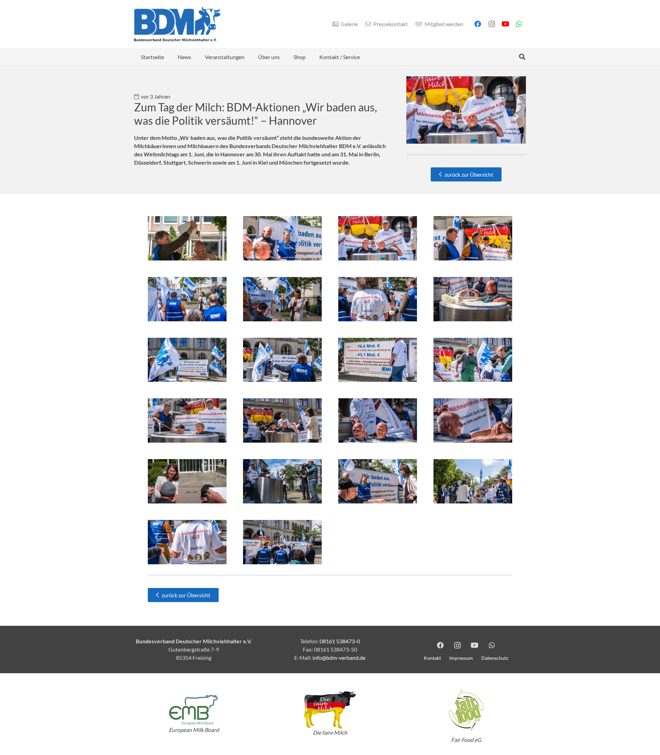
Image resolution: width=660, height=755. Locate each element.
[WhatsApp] (519, 24)
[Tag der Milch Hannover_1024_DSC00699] (377, 238)
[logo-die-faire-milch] (330, 710)
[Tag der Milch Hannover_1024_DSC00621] (472, 360)
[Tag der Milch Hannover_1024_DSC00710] (282, 238)
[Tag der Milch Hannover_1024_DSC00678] (282, 420)
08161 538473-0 (340, 641)
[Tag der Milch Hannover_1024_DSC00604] (282, 360)
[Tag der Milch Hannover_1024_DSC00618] (377, 360)
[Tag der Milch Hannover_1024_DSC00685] (377, 481)
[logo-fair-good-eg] (466, 710)
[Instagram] (491, 24)
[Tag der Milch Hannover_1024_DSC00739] (187, 238)
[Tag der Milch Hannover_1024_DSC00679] (187, 481)
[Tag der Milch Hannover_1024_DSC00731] (377, 420)
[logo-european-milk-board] (194, 709)
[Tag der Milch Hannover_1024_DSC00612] (187, 360)
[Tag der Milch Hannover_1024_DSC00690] (282, 481)
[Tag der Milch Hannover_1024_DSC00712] (472, 238)
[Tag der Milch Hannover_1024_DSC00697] (282, 542)
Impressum (461, 658)
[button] (522, 57)
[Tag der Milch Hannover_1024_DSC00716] (472, 299)
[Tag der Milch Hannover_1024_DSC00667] (187, 299)
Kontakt (432, 658)
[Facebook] (478, 24)
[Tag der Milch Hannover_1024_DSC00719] (472, 420)
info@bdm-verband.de (338, 657)
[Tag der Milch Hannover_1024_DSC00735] (187, 542)
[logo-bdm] (177, 24)
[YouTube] (505, 24)
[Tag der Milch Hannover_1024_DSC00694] (472, 481)
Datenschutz (494, 658)
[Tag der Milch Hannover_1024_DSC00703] (377, 299)
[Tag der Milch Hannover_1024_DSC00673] (282, 299)
